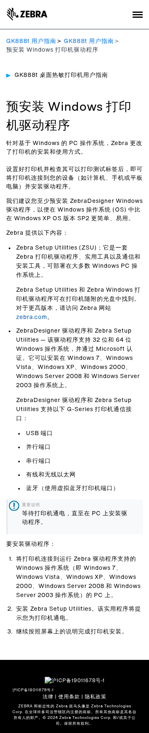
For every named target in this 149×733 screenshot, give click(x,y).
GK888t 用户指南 (31, 41)
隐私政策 (95, 696)
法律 (48, 696)
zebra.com (31, 317)
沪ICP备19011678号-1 (33, 690)
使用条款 (69, 696)
